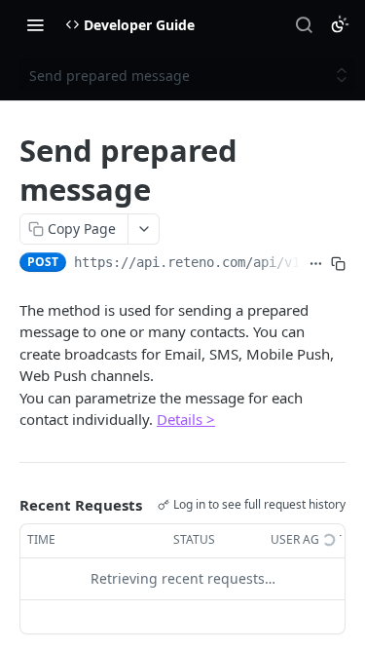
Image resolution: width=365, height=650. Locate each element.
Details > (186, 419)
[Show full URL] (316, 264)
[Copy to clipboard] (338, 264)
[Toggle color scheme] (339, 24)
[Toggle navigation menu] (35, 24)
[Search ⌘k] (303, 24)
